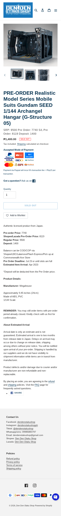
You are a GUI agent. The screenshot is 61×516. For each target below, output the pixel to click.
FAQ (37, 384)
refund (51, 381)
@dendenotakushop (23, 428)
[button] (55, 496)
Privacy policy (13, 462)
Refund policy (13, 458)
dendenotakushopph (28, 425)
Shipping (21, 144)
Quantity (7, 189)
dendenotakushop (26, 422)
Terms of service (14, 465)
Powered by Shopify (43, 506)
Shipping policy (13, 468)
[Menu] (55, 10)
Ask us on (17, 180)
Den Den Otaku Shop (25, 438)
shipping (12, 384)
